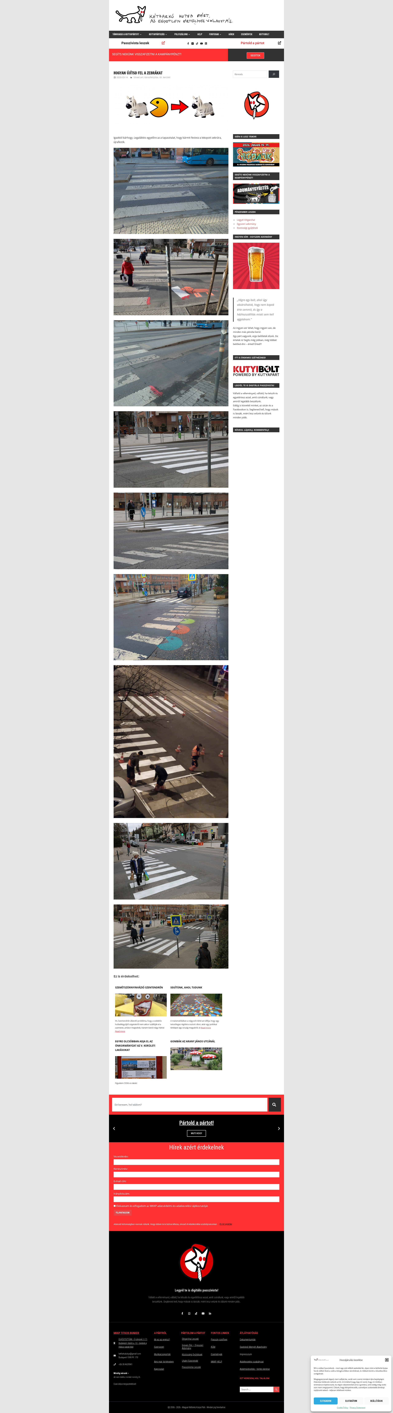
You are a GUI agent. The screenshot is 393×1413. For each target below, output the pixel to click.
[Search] (274, 74)
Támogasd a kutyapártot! (126, 34)
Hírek (231, 34)
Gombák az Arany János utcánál (192, 1041)
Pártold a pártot (252, 43)
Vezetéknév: (121, 1156)
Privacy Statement (357, 1407)
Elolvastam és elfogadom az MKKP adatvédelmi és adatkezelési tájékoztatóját (162, 1206)
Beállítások (376, 1401)
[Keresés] (275, 1105)
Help (199, 34)
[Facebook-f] (188, 43)
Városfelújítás (151, 77)
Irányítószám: (122, 1193)
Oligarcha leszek (190, 1338)
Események (246, 34)
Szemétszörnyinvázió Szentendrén (139, 987)
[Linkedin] (206, 43)
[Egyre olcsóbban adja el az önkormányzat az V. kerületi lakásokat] (141, 1077)
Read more (120, 1031)
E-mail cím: (120, 1181)
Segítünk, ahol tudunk (186, 987)
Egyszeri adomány (246, 223)
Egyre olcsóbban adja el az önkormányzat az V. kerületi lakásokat (135, 1046)
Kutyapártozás (157, 34)
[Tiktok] (197, 43)
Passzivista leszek (135, 43)
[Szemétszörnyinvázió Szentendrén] (141, 1015)
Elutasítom (351, 1401)
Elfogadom (325, 1401)
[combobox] (189, 1105)
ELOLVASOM (226, 1224)
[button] (386, 1359)
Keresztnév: (121, 1168)
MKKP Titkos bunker (126, 1333)
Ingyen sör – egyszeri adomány (192, 1347)
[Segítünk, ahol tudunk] (196, 1015)
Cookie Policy (342, 1407)
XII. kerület (164, 77)
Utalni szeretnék (190, 1360)
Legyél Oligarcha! (246, 219)
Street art (138, 77)
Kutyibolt (264, 34)
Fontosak (214, 34)
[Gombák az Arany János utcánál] (196, 1069)
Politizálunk (181, 34)
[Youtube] (201, 43)
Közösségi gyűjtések (247, 227)
